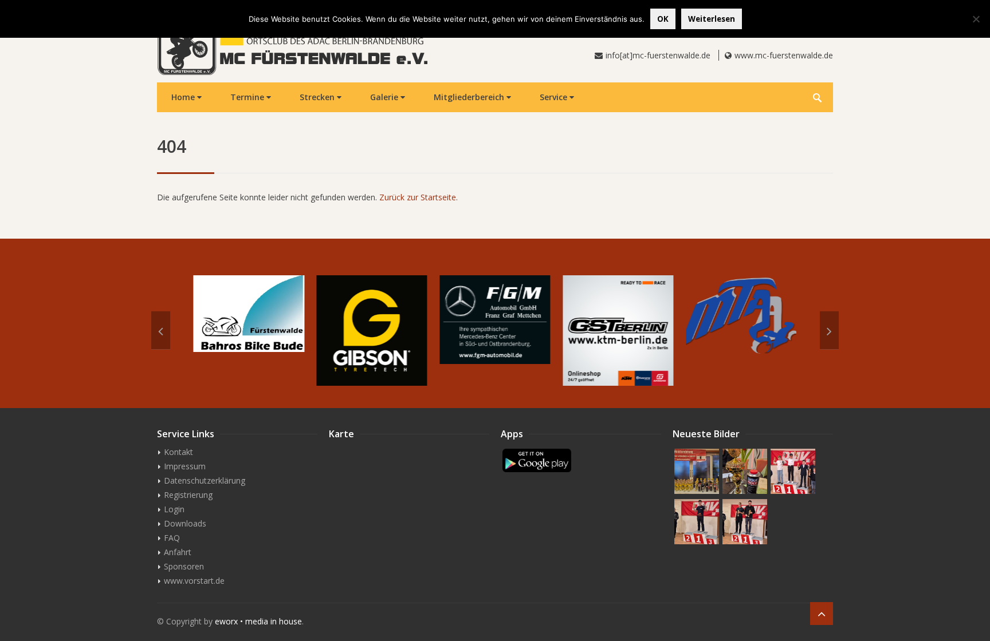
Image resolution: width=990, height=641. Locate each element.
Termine (248, 97)
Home (184, 97)
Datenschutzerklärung (204, 480)
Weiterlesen (711, 19)
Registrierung (188, 494)
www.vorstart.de (194, 580)
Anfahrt (177, 552)
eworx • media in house (258, 621)
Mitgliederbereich (470, 97)
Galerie (385, 97)
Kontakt (178, 451)
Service (554, 97)
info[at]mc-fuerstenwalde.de (658, 55)
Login (174, 509)
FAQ (172, 537)
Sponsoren (184, 566)
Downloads (185, 523)
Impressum (185, 466)
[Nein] (975, 19)
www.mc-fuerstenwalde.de (783, 55)
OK (663, 19)
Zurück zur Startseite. (418, 197)
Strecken (318, 97)
